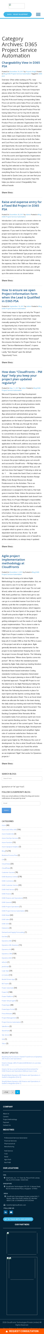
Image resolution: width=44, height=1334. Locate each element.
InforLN (4, 962)
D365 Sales (5, 919)
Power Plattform (7, 996)
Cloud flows (6, 864)
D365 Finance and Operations (12, 898)
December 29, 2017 (16, 71)
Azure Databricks (8, 834)
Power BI (5, 992)
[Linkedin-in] (6, 1212)
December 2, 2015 (16, 572)
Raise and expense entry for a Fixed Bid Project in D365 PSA (22, 205)
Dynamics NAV (7, 958)
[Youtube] (11, 1212)
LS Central (5, 975)
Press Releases (7, 1014)
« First (6, 1092)
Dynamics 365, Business (10, 945)
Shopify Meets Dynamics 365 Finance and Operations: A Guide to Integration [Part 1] (21, 1082)
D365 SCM (5, 924)
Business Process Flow (9, 855)
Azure (4, 825)
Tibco (4, 1043)
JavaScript (5, 966)
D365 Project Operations (10, 907)
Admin (28, 214)
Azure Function (7, 842)
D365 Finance (6, 894)
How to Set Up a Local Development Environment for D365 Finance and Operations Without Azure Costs (20, 1070)
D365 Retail (6, 915)
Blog (5, 74)
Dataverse (5, 928)
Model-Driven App (8, 979)
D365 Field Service (8, 889)
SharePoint (5, 1031)
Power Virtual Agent (8, 1001)
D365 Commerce (8, 881)
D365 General (6, 902)
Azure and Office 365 (9, 830)
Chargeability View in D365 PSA (21, 64)
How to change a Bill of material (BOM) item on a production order (21, 1064)
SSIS (3, 1039)
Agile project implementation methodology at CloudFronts (13, 561)
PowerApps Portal (8, 1009)
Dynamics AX (6, 949)
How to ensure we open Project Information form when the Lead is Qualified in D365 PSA (21, 295)
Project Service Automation (11, 1022)
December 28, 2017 (16, 214)
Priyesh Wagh (31, 71)
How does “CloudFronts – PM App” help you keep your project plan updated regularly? (22, 377)
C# (3, 860)
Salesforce (5, 1026)
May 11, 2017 (14, 388)
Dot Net (4, 937)
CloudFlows (6, 868)
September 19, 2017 (17, 306)
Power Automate (7, 988)
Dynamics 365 (6, 941)
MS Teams (5, 984)
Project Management (9, 1018)
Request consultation (23, 1331)
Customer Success (8, 872)
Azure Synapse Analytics (10, 847)
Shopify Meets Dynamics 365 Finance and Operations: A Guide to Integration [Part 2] (21, 1076)
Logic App (5, 971)
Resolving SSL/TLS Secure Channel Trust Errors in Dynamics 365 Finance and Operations (22, 1058)
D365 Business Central (9, 877)
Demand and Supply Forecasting (13, 932)
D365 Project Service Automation (19, 74)
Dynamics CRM (7, 954)
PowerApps (6, 1005)
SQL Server (5, 1035)
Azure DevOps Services (10, 838)
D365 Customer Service (10, 885)
